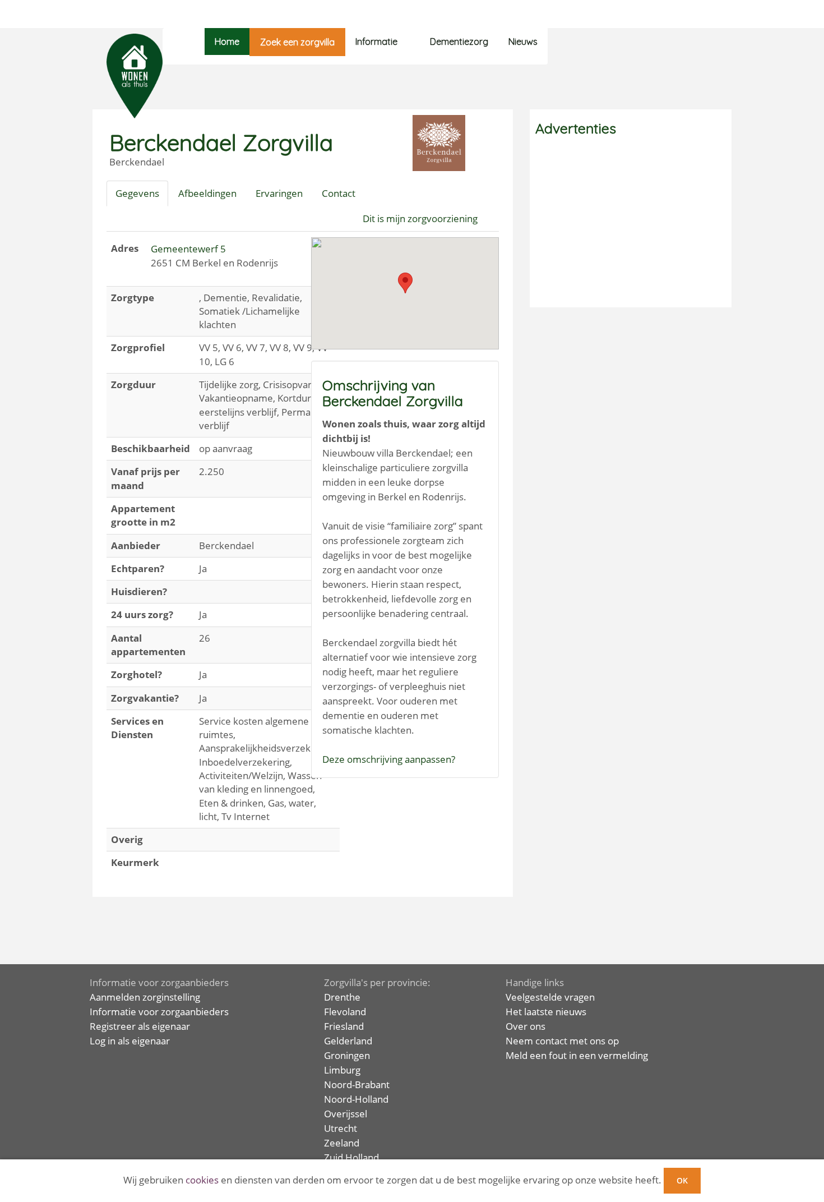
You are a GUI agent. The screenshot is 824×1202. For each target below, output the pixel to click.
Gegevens (137, 193)
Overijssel (345, 1113)
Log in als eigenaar (130, 1040)
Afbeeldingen (207, 193)
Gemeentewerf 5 (188, 248)
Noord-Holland (356, 1099)
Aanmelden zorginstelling (145, 997)
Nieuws (523, 41)
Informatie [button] (376, 41)
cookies (202, 1179)
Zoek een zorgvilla (297, 42)
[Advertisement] (630, 223)
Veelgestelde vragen (550, 997)
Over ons (525, 1026)
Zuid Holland (351, 1157)
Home (227, 41)
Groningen (347, 1055)
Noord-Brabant (357, 1084)
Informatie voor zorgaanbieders (159, 1011)
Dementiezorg (459, 41)
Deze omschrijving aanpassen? (388, 759)
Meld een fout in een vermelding (577, 1055)
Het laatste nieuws (546, 1011)
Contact (338, 193)
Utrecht (340, 1128)
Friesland (344, 1026)
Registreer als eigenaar (140, 1026)
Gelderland (348, 1040)
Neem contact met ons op (562, 1040)
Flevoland (345, 1011)
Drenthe (342, 997)
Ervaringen (279, 193)
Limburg (342, 1069)
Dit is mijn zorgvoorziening (420, 218)
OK (682, 1180)
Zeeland (341, 1142)
